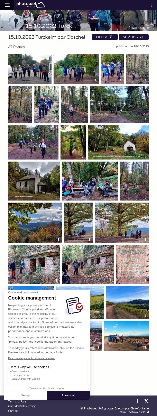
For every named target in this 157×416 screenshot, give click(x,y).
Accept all (68, 395)
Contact (13, 411)
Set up (25, 395)
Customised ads (20, 371)
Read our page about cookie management (31, 358)
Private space (138, 27)
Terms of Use (17, 401)
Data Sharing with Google (25, 378)
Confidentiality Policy (22, 406)
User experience (20, 375)
